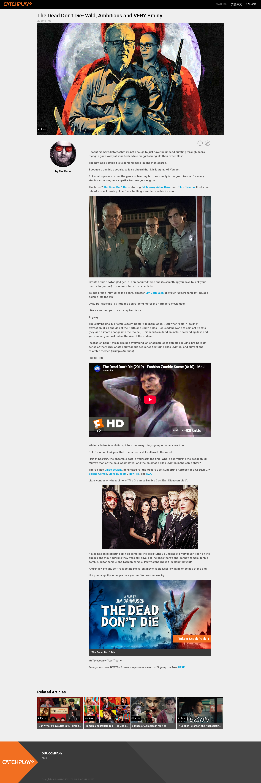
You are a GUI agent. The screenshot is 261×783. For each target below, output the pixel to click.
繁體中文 (236, 4)
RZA (149, 473)
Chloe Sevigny (113, 469)
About (44, 758)
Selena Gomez (98, 473)
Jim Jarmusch (155, 292)
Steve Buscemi (117, 473)
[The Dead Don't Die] (150, 618)
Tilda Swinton (186, 187)
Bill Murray (148, 187)
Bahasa (251, 4)
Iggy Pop (134, 473)
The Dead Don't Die (115, 187)
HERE (181, 667)
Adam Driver (164, 187)
